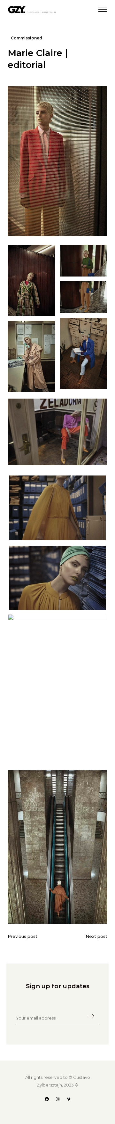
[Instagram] (57, 1099)
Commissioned (26, 38)
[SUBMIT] (88, 1016)
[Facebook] (46, 1099)
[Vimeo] (68, 1099)
